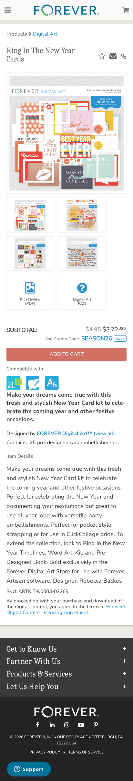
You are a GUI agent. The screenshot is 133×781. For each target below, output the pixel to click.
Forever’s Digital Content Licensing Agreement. (66, 609)
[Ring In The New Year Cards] (30, 215)
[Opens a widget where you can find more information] (28, 770)
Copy (120, 338)
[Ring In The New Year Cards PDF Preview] (30, 292)
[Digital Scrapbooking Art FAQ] (82, 292)
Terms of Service (86, 752)
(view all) (76, 433)
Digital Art (45, 34)
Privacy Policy (44, 752)
